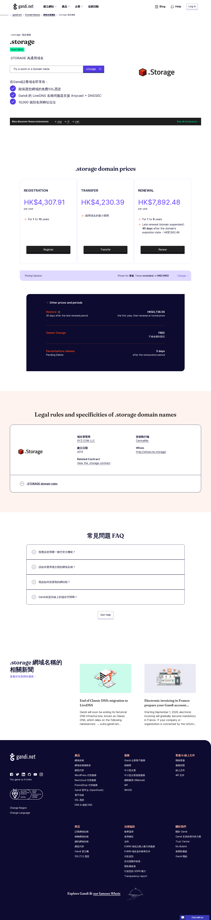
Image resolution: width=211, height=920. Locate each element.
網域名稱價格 (49, 15)
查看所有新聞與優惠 (22, 676)
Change (181, 275)
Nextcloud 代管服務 (85, 780)
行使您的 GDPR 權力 (135, 871)
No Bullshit (181, 846)
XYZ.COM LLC (86, 440)
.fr (68, 121)
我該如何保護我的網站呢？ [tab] (54, 582)
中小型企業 (130, 770)
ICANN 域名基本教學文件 (137, 851)
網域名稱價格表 (83, 765)
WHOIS (128, 790)
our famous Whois (106, 893)
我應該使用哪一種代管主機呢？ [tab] (57, 552)
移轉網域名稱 (82, 836)
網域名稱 (79, 760)
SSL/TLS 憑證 (82, 856)
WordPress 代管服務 (85, 775)
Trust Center (183, 841)
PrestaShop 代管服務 (86, 785)
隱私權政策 (130, 866)
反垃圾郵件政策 (132, 861)
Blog (162, 6)
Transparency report (135, 876)
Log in (192, 6)
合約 (126, 841)
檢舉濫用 (129, 831)
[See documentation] (58, 312)
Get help (105, 614)
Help (178, 6)
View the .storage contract (93, 463)
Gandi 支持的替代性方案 (188, 836)
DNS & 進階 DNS (83, 804)
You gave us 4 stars (21, 779)
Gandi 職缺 (181, 856)
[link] (11, 774)
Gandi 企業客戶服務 (134, 760)
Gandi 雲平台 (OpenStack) (89, 790)
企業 (77, 6)
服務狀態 (180, 765)
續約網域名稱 (82, 841)
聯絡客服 (180, 760)
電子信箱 (79, 795)
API (126, 785)
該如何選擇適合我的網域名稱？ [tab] (57, 567)
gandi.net (17, 15)
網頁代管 (79, 770)
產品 (64, 6)
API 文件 (180, 775)
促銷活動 (93, 6)
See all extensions (187, 121)
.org (59, 121)
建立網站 (48, 6)
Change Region (18, 807)
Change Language (20, 812)
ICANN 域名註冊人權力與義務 (139, 846)
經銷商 (127, 765)
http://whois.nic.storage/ (151, 451)
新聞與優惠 (181, 851)
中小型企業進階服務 (134, 775)
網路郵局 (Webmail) (134, 780)
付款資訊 (129, 856)
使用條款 (129, 836)
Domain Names (32, 15)
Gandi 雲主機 (82, 851)
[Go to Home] (23, 7)
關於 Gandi (181, 831)
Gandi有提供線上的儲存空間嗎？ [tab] (58, 597)
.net (77, 121)
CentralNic (142, 440)
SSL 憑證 (79, 799)
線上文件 (180, 770)
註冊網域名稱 (82, 831)
